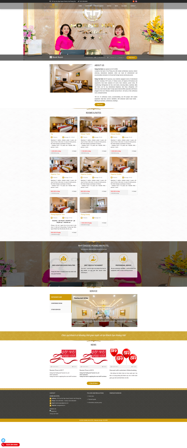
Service (109, 6)
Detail (74, 151)
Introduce (88, 6)
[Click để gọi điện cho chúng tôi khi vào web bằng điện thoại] (3, 444)
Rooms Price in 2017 (57, 370)
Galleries (124, 6)
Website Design (98, 420)
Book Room (132, 57)
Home (80, 6)
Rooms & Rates (99, 6)
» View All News (93, 383)
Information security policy (95, 402)
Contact (133, 6)
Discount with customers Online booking (123, 370)
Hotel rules (91, 396)
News (116, 6)
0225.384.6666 (83, 1)
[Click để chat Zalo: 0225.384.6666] (3, 440)
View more (100, 104)
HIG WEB (105, 420)
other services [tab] (55, 309)
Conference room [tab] (56, 303)
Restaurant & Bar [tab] (56, 297)
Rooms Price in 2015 (87, 370)
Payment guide (92, 399)
